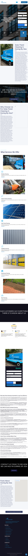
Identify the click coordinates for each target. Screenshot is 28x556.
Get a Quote (17, 34)
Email (18, 14)
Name (7, 370)
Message (19, 19)
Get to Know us (4, 34)
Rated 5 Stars (23, 34)
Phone (23, 14)
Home (2, 15)
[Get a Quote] (17, 33)
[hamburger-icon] (17, 2)
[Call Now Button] (26, 554)
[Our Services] (11, 33)
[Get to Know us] (4, 33)
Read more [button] (2, 337)
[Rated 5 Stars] (23, 33)
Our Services (11, 34)
